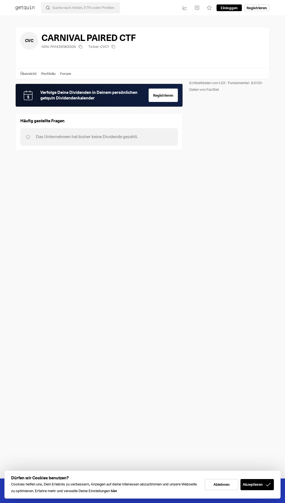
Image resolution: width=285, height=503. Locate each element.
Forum (65, 73)
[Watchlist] (209, 8)
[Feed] (197, 8)
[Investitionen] (185, 8)
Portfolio (48, 73)
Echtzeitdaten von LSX (207, 82)
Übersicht (28, 73)
